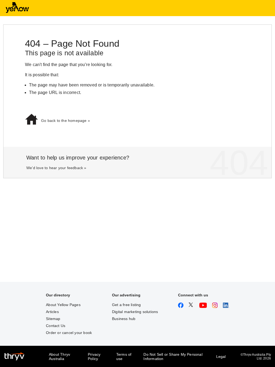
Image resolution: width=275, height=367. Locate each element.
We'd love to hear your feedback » (56, 168)
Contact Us (55, 326)
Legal (221, 356)
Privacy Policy (94, 356)
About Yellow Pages (63, 305)
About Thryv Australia (59, 356)
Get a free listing (126, 305)
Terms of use (124, 356)
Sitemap (53, 319)
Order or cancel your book (69, 332)
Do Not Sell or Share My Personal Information (172, 356)
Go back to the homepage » (65, 120)
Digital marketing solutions (135, 312)
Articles (52, 312)
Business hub (123, 319)
